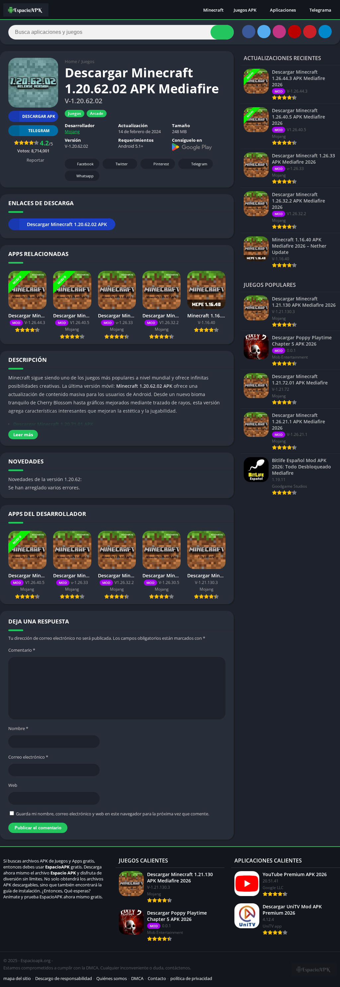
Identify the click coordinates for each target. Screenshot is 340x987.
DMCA (137, 978)
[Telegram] (325, 31)
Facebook (85, 163)
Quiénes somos (111, 978)
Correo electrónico (28, 757)
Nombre (18, 728)
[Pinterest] (309, 31)
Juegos (87, 61)
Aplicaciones (283, 10)
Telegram (199, 163)
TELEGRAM (38, 130)
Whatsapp (85, 175)
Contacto (157, 978)
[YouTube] (294, 31)
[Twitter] (264, 31)
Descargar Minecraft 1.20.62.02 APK (67, 224)
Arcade (96, 113)
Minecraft (213, 10)
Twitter (122, 163)
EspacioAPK (57, 867)
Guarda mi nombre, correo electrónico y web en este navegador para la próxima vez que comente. (112, 814)
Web (12, 785)
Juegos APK (245, 10)
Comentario (21, 650)
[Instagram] (279, 31)
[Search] (222, 32)
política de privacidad (191, 978)
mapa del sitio (17, 978)
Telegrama (320, 10)
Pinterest (161, 163)
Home (71, 61)
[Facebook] (248, 31)
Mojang (72, 131)
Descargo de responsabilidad (63, 978)
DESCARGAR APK (38, 116)
